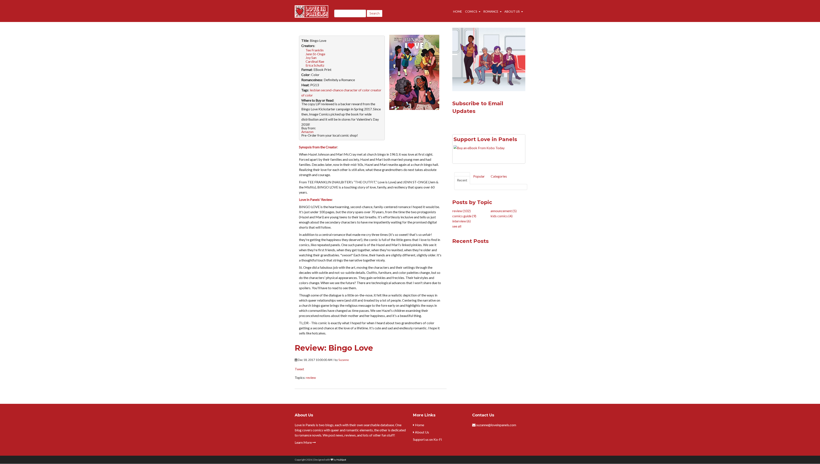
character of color (357, 90)
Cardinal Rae (315, 61)
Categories (499, 176)
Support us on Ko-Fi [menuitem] (427, 439)
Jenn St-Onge (315, 54)
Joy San (311, 57)
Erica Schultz (315, 65)
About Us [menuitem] (512, 11)
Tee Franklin (315, 50)
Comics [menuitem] (471, 11)
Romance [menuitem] (490, 11)
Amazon (307, 132)
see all (456, 226)
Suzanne (343, 360)
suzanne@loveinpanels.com (496, 425)
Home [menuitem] (457, 11)
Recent (462, 180)
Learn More (303, 442)
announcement (504, 211)
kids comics (501, 216)
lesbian (315, 90)
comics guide (464, 216)
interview (461, 221)
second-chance (332, 90)
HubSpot (341, 459)
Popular (479, 176)
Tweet (299, 369)
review (311, 377)
